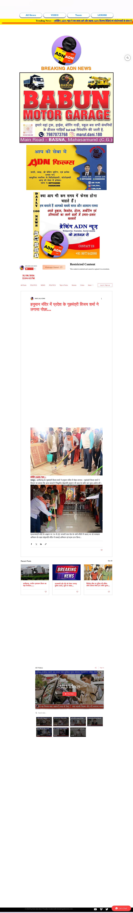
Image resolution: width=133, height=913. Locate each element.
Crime (82, 285)
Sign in (102, 667)
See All (110, 561)
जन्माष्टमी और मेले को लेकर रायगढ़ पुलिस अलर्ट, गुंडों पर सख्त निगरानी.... (66, 585)
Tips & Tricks (64, 285)
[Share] (95, 668)
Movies (74, 285)
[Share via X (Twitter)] (36, 544)
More (89, 285)
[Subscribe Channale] (95, 909)
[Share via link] (46, 544)
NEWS (43, 285)
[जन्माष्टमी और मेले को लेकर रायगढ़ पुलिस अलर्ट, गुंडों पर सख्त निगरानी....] (66, 572)
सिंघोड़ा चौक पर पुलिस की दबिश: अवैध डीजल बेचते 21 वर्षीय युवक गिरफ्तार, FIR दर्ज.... (97, 585)
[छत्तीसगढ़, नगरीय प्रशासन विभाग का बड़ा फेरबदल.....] (35, 572)
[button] (128, 58)
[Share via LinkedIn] (41, 544)
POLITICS (33, 285)
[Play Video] (44, 721)
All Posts (23, 285)
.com (71, 909)
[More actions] (101, 298)
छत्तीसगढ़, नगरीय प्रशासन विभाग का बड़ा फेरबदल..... (34, 585)
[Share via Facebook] (31, 544)
